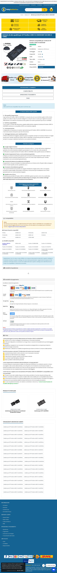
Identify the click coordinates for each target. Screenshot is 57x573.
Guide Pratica (6, 517)
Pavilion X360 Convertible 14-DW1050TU (47, 253)
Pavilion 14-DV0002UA (46, 243)
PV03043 (44, 235)
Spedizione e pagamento (28, 94)
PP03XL (3, 232)
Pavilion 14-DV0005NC (7, 247)
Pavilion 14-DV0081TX (7, 249)
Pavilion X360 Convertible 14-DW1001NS (8, 253)
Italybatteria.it (28, 565)
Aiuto (4, 541)
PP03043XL (31, 232)
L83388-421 (18, 237)
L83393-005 (18, 235)
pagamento (5, 531)
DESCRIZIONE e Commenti (28, 87)
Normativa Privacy (7, 511)
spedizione (5, 529)
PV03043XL (4, 235)
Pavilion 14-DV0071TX (46, 247)
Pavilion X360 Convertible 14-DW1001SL (21, 253)
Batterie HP (27, 15)
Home (22, 15)
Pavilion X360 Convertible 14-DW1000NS (47, 250)
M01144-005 (18, 243)
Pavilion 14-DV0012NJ (20, 247)
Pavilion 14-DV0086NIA (20, 249)
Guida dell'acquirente (24, 5)
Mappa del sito (6, 545)
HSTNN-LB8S (31, 237)
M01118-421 (31, 235)
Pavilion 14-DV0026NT (33, 247)
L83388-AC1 (18, 232)
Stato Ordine (6, 519)
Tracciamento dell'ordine (49, 5)
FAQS (28, 98)
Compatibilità (28, 91)
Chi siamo (33, 5)
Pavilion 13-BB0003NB (33, 243)
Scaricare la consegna (8, 533)
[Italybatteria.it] (10, 11)
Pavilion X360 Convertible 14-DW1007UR (34, 253)
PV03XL (4, 237)
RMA (4, 523)
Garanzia (5, 507)
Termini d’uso (6, 509)
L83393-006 (44, 232)
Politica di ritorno (7, 521)
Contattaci (39, 5)
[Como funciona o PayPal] (28, 561)
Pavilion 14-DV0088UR (33, 249)
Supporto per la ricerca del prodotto (17, 226)
